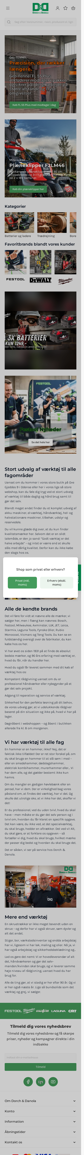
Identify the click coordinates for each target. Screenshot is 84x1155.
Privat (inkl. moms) (22, 582)
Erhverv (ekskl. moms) (56, 582)
